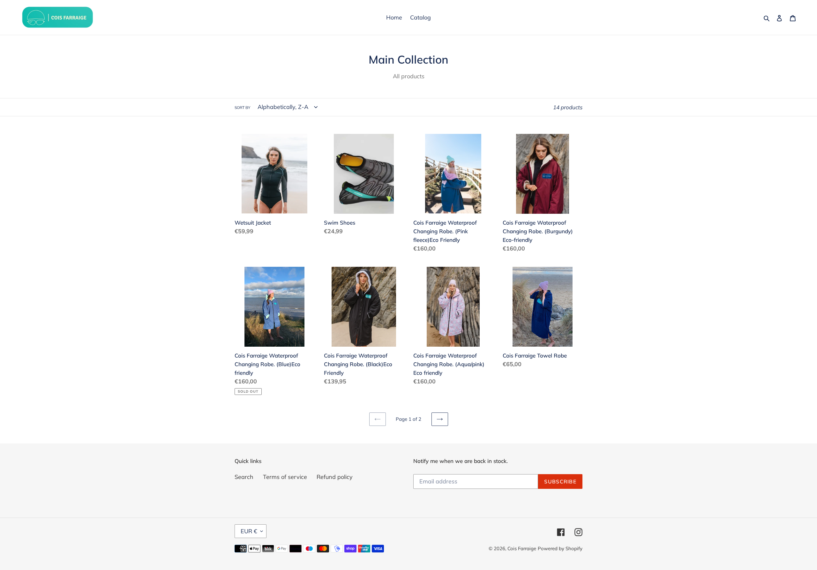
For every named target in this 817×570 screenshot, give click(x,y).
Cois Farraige (521, 548)
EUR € (249, 531)
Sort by (242, 107)
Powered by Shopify (560, 548)
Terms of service (285, 477)
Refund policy (335, 477)
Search (244, 477)
